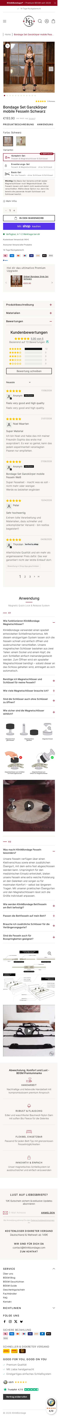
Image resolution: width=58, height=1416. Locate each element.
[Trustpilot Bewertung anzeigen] (28, 1401)
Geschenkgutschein (14, 1301)
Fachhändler (10, 1305)
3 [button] (29, 590)
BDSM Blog (9, 1289)
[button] (4, 21)
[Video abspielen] (28, 823)
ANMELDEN (45, 1224)
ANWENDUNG (11, 130)
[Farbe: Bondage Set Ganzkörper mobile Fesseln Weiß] (21, 146)
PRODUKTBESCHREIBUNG (18, 124)
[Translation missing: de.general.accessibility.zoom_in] (28, 770)
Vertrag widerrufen (16, 1408)
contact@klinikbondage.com (28, 1259)
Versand (32, 118)
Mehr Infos (11, 211)
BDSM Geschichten (13, 1293)
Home (8, 34)
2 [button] (24, 590)
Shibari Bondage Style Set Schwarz (36, 288)
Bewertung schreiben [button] (27, 381)
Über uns (8, 1285)
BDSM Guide (10, 1297)
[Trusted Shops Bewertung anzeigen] (28, 1394)
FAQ (5, 1309)
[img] (13, 401)
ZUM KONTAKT (28, 1263)
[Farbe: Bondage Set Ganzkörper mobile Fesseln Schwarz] (8, 146)
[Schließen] (55, 3)
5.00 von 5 (36, 349)
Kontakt (7, 1313)
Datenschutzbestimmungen (26, 1234)
